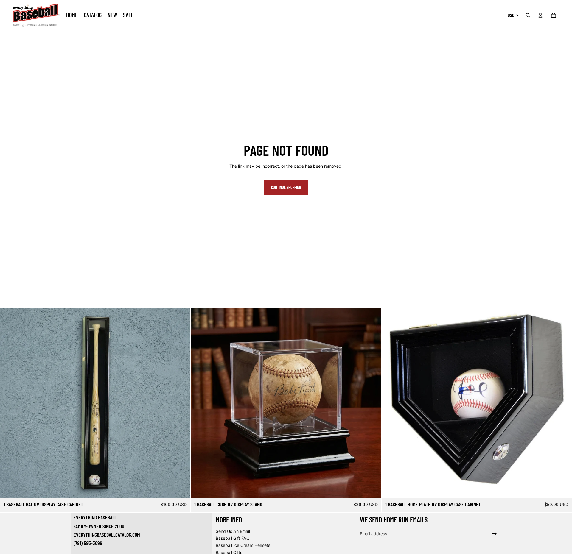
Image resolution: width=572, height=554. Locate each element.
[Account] (540, 15)
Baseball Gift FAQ (233, 538)
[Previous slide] (9, 402)
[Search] (527, 15)
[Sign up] (494, 533)
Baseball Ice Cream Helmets (243, 545)
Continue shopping (286, 187)
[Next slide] (181, 402)
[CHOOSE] (181, 488)
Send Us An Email (233, 530)
